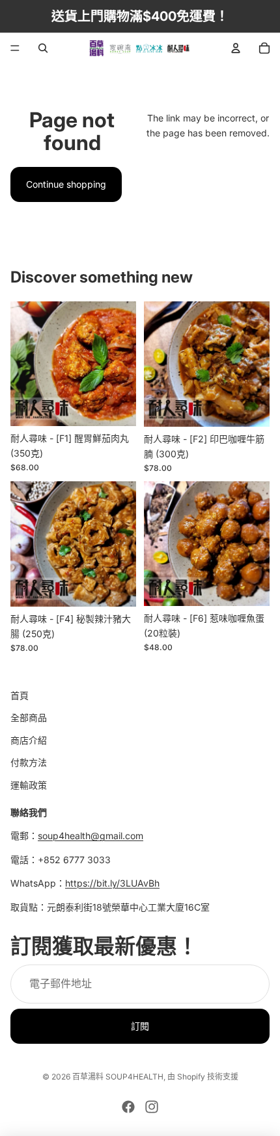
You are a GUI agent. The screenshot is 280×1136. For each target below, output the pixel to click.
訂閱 (140, 1025)
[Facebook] (128, 1107)
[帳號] (235, 48)
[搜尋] (43, 48)
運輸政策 (28, 784)
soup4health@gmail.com (90, 835)
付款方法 (28, 762)
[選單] (15, 48)
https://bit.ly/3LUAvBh (112, 883)
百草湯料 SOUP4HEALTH (117, 1076)
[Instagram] (152, 1107)
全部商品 (28, 717)
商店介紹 (28, 740)
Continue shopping (66, 184)
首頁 (19, 695)
